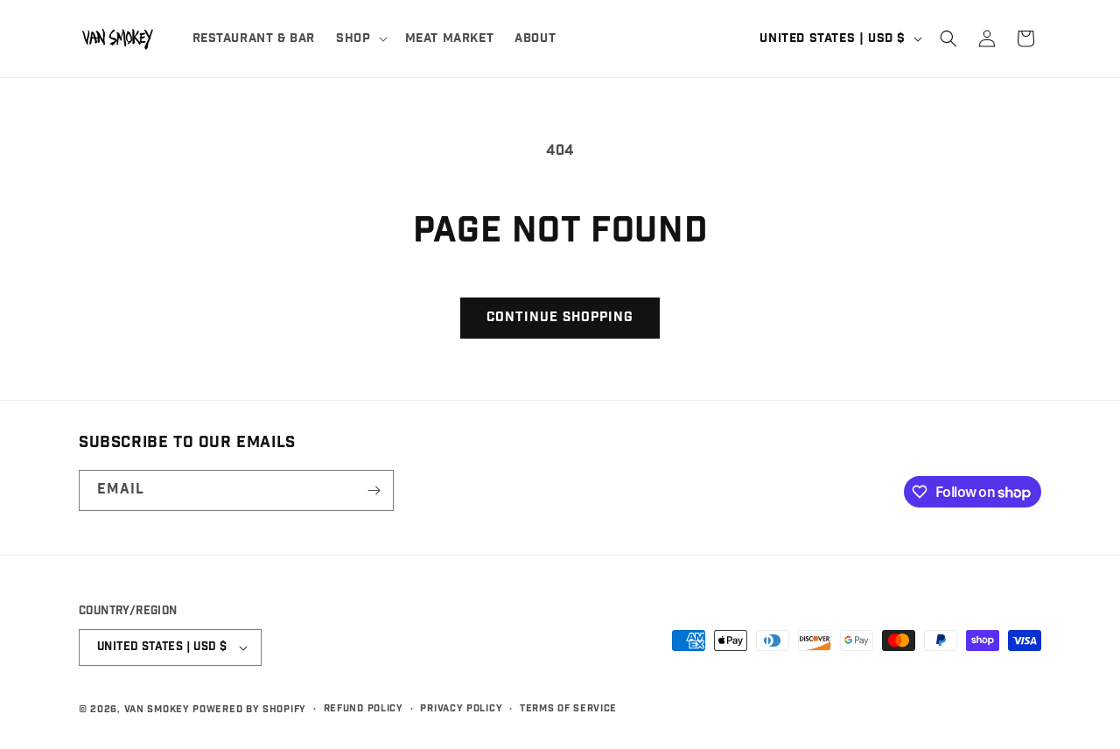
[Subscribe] (373, 490)
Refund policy (363, 708)
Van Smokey (157, 709)
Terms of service (568, 708)
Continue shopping (560, 317)
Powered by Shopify (249, 709)
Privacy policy (461, 708)
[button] (360, 38)
